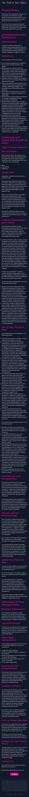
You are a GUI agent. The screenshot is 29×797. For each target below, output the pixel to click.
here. (6, 790)
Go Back (14, 774)
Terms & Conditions (18, 794)
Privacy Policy (9, 794)
